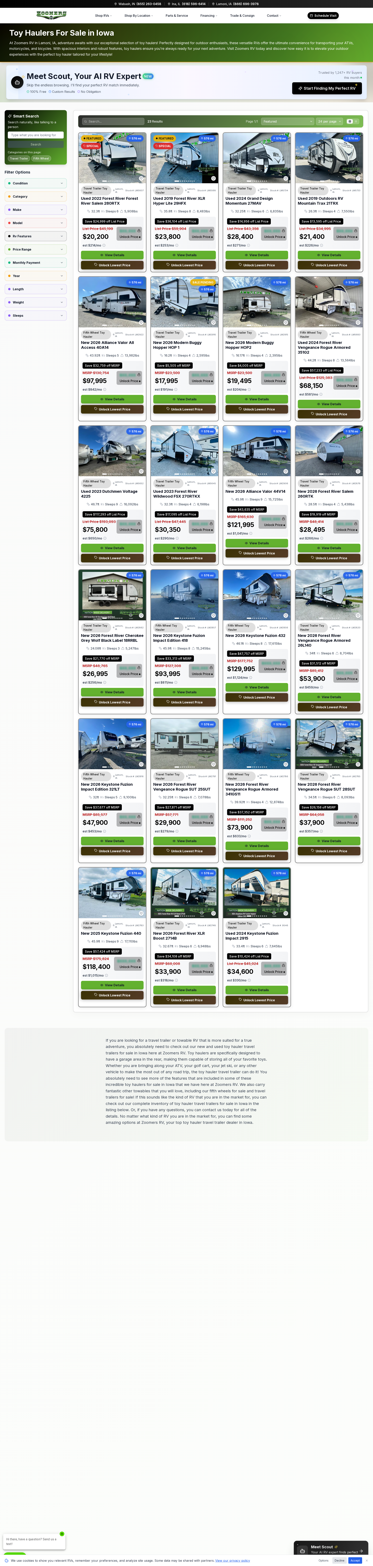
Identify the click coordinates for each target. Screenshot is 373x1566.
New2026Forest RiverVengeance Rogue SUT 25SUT (182, 787)
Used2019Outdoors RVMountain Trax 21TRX (320, 201)
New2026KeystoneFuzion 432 (255, 635)
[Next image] (140, 158)
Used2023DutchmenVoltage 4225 (109, 494)
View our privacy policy (232, 1560)
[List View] (356, 121)
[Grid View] (350, 121)
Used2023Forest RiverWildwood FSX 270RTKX (176, 494)
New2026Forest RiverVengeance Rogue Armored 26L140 (324, 640)
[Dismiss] (297, 1544)
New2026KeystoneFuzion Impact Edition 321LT (107, 787)
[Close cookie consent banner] (366, 1560)
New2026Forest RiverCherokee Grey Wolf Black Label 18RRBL (112, 638)
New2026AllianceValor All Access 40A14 (107, 345)
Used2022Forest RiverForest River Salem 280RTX (109, 201)
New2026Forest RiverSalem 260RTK (325, 494)
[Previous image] (83, 158)
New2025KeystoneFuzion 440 (111, 933)
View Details (114, 255)
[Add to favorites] (141, 178)
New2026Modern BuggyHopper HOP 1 (177, 345)
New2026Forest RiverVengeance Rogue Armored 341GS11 (252, 789)
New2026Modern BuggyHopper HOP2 (250, 345)
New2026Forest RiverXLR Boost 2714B (179, 936)
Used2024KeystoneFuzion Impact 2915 (252, 936)
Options (324, 1560)
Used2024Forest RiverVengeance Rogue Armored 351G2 (324, 347)
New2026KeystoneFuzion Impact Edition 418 (179, 638)
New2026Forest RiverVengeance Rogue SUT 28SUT (326, 787)
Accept (355, 1560)
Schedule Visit (325, 16)
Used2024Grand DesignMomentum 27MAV (249, 201)
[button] (186, 82)
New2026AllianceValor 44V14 (255, 491)
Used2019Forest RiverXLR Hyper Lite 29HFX (179, 201)
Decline (339, 1560)
